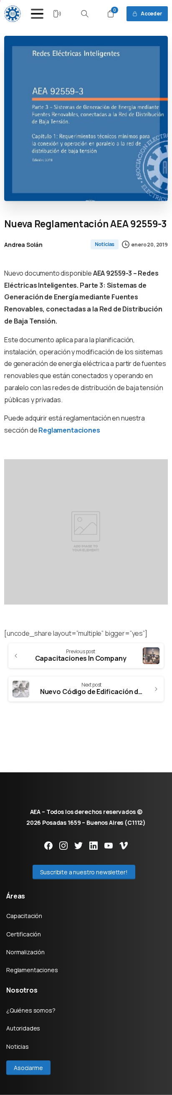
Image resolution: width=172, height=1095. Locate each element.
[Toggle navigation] (37, 14)
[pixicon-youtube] (108, 845)
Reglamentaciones (69, 430)
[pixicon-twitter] (78, 845)
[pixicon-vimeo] (123, 845)
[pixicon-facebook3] (48, 845)
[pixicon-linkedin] (93, 845)
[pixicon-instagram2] (63, 845)
